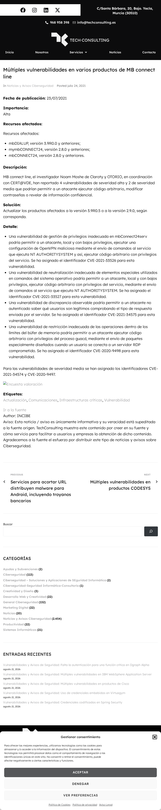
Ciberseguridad (14, 574)
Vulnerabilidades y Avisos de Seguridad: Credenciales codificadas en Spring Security (62, 702)
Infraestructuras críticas (80, 400)
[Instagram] (34, 10)
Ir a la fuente (14, 410)
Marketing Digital (15, 607)
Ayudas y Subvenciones (20, 569)
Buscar (8, 524)
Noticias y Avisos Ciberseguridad (30, 86)
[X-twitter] (57, 10)
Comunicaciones (43, 400)
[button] (155, 737)
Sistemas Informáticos (19, 630)
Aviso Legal (106, 804)
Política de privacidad (85, 804)
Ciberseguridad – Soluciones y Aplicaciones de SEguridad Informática (54, 580)
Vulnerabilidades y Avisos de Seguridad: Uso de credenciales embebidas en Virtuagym (64, 693)
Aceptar (80, 772)
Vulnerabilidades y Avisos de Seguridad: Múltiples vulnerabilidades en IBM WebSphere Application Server (77, 674)
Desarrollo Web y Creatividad (24, 597)
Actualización (15, 400)
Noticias (9, 613)
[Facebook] (23, 10)
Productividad (13, 624)
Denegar (80, 784)
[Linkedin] (46, 10)
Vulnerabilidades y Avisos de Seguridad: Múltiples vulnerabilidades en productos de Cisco (66, 684)
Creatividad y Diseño (18, 591)
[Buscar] (151, 531)
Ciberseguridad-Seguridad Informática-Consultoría (41, 586)
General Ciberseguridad (20, 602)
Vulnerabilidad (117, 400)
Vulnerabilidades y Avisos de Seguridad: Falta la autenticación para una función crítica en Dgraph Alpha (76, 665)
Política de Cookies (59, 804)
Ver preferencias (80, 795)
